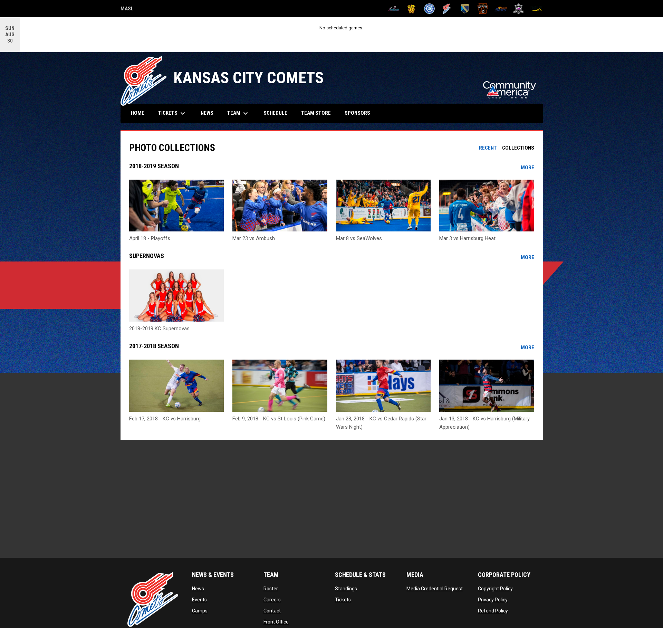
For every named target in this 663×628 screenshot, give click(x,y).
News (198, 588)
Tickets (343, 599)
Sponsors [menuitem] (357, 113)
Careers (272, 599)
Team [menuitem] (238, 113)
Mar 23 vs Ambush (253, 238)
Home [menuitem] (137, 113)
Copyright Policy (495, 588)
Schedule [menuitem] (275, 113)
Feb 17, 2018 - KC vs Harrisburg (165, 419)
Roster (270, 588)
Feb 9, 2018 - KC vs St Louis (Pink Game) (278, 419)
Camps (200, 610)
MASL (127, 10)
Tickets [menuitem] (172, 113)
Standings (346, 588)
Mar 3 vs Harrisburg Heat (467, 238)
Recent (488, 148)
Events (199, 599)
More (527, 167)
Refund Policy (493, 610)
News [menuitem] (207, 113)
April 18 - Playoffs (149, 238)
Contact (272, 610)
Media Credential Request (434, 588)
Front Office (276, 622)
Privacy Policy (493, 599)
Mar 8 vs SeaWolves (359, 238)
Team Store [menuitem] (318, 113)
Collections (518, 148)
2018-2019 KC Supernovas (159, 328)
